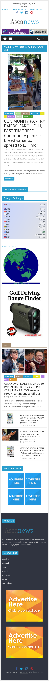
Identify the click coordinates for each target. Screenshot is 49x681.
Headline (5, 559)
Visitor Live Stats (9, 246)
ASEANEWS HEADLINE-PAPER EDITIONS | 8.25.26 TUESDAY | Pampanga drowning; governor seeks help (32, 419)
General (25, 113)
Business (5, 579)
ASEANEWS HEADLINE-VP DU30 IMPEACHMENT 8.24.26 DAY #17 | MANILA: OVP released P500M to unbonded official (24, 388)
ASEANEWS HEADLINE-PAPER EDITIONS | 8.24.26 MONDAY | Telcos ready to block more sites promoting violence (32, 452)
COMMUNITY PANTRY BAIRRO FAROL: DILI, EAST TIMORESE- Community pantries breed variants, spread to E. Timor (24, 133)
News (19, 117)
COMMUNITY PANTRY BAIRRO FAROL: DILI (18, 156)
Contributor (23, 149)
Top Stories (28, 117)
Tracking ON (24, 283)
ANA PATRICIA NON (11, 152)
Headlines (34, 113)
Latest (37, 376)
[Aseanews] (5, 38)
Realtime (16, 283)
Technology (7, 583)
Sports (4, 567)
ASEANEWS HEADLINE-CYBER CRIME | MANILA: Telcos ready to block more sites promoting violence (32, 435)
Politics (12, 379)
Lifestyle (11, 117)
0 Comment (35, 149)
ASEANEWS (9, 113)
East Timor (36, 159)
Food (18, 113)
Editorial (5, 563)
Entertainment (8, 575)
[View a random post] (44, 38)
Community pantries (35, 152)
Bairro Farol (23, 152)
